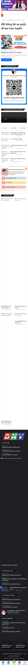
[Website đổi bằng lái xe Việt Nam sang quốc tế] (7, 366)
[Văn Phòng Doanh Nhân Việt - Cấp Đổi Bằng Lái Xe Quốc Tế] (14, 5)
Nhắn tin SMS (25, 664)
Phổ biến (4, 128)
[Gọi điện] (14, 661)
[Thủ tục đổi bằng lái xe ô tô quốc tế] (21, 251)
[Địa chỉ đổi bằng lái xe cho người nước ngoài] (5, 589)
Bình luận (23, 128)
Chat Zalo (8, 664)
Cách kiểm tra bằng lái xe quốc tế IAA (9, 565)
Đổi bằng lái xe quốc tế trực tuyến (11, 52)
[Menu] (2, 12)
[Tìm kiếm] (26, 12)
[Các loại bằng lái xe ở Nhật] (5, 141)
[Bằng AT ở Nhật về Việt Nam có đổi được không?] (5, 154)
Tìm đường (3, 664)
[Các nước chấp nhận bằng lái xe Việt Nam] (5, 147)
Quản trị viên (4, 50)
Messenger (19, 664)
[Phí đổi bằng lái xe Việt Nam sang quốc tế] (7, 251)
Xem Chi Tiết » (6, 59)
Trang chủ (4, 20)
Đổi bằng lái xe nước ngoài (19, 658)
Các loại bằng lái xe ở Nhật (16, 139)
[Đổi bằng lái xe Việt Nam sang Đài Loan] (5, 160)
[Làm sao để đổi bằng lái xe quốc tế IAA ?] (21, 316)
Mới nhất (14, 128)
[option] (7, 642)
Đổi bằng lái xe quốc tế (8, 658)
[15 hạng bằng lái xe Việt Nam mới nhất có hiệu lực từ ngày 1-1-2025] (5, 134)
